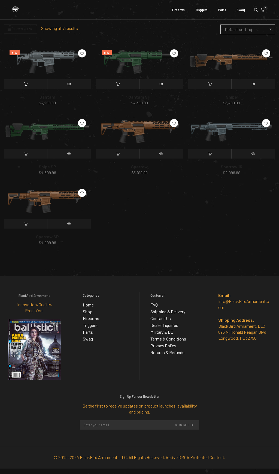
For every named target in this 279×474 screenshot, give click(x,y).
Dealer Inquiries (164, 325)
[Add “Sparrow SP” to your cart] (25, 224)
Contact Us (160, 318)
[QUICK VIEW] (68, 84)
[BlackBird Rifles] (15, 10)
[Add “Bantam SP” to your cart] (118, 84)
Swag (88, 338)
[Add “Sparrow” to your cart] (118, 154)
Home (88, 304)
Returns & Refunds (167, 352)
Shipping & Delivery (167, 311)
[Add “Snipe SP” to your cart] (25, 154)
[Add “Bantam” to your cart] (25, 84)
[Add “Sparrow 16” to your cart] (210, 154)
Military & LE (161, 332)
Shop (87, 311)
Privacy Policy (163, 345)
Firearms (91, 318)
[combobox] (247, 29)
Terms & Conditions (168, 338)
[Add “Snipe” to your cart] (210, 84)
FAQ (154, 304)
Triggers (90, 325)
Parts (88, 332)
